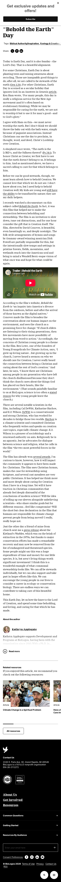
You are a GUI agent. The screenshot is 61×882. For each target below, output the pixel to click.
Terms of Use (28, 863)
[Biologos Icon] (5, 750)
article (52, 92)
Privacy (40, 863)
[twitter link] (12, 51)
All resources (13, 731)
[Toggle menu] (54, 875)
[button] (44, 875)
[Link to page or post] (26, 693)
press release (31, 530)
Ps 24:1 (47, 153)
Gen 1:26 (15, 85)
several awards (41, 457)
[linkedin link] (21, 51)
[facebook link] (17, 51)
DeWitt (26, 412)
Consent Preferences (13, 857)
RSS (6, 866)
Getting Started (10, 825)
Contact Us (50, 863)
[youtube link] (42, 857)
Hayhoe (49, 419)
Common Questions (13, 815)
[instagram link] (32, 857)
